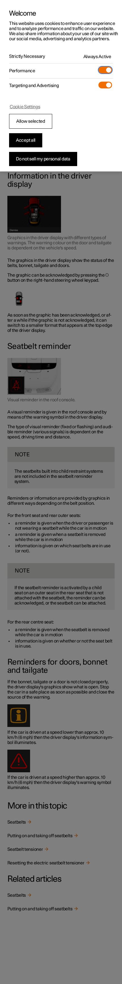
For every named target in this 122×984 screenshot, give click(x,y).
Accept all (25, 140)
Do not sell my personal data (43, 159)
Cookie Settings (25, 107)
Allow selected (30, 121)
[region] (61, 85)
